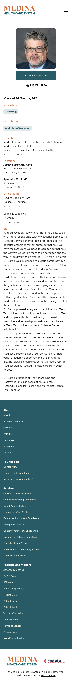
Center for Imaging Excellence (19, 499)
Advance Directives (13, 569)
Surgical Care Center (14, 555)
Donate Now (10, 466)
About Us (8, 415)
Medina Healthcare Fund (16, 473)
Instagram (8, 446)
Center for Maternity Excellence (20, 530)
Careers (7, 427)
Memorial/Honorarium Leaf (18, 479)
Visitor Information (13, 613)
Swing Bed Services (13, 524)
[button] (65, 10)
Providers (8, 433)
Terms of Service (12, 625)
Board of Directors (13, 421)
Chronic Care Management (17, 493)
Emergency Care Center (16, 512)
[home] (19, 10)
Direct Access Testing (14, 505)
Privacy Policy (10, 632)
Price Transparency (13, 588)
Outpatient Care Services (16, 543)
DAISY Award (10, 576)
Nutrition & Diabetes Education (20, 537)
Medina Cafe (10, 594)
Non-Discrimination (13, 638)
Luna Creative (48, 675)
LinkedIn (7, 452)
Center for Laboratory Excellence (21, 518)
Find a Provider (11, 619)
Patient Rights (10, 607)
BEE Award (9, 582)
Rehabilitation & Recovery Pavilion (21, 549)
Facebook (8, 440)
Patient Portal (10, 601)
